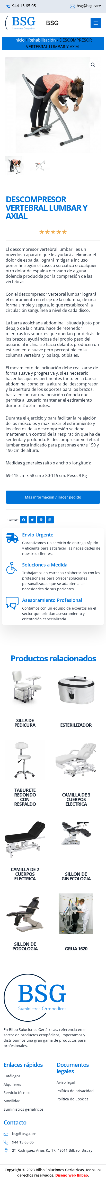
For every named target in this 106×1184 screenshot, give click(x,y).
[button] (93, 64)
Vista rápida (25, 710)
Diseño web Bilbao (71, 1175)
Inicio (19, 40)
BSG (52, 23)
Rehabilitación (42, 40)
